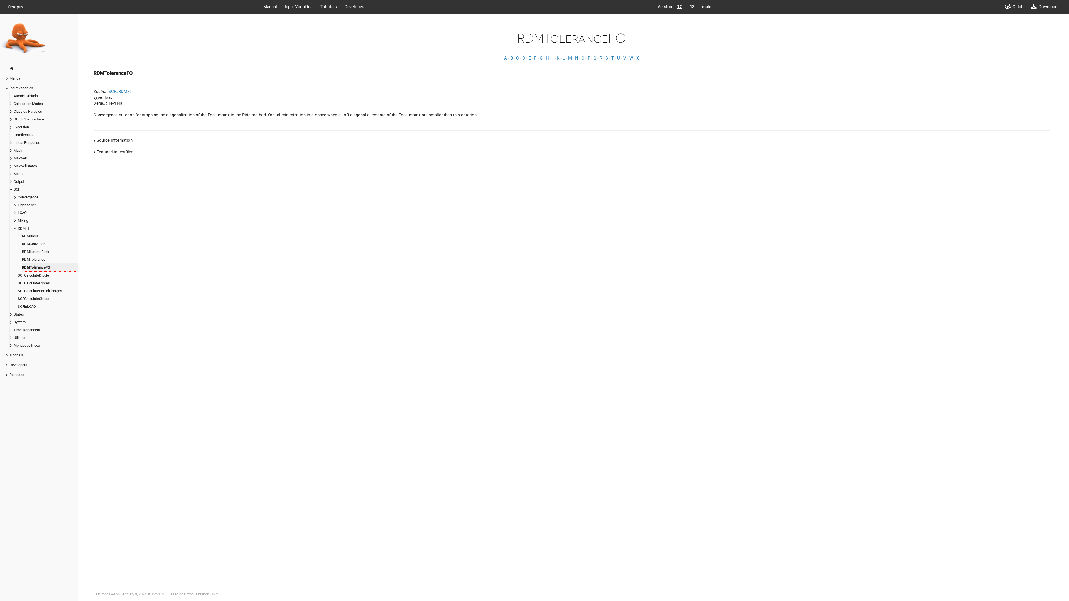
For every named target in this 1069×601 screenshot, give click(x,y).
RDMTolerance (33, 259)
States (19, 314)
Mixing (23, 220)
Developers (355, 6)
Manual (270, 6)
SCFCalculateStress (33, 299)
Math (18, 150)
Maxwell (20, 158)
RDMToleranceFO (36, 267)
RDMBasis (30, 236)
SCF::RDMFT (120, 91)
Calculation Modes (28, 104)
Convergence (28, 197)
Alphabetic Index (27, 345)
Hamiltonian (23, 135)
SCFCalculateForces (34, 283)
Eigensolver (27, 205)
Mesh (18, 174)
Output (19, 181)
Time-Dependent (27, 330)
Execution (21, 127)
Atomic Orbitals (26, 96)
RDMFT (24, 228)
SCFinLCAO (27, 306)
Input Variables (299, 6)
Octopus (15, 6)
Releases (16, 375)
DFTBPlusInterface (29, 119)
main (706, 6)
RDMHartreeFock (35, 252)
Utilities (19, 338)
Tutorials (328, 6)
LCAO (22, 213)
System (20, 322)
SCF (17, 189)
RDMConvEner (33, 244)
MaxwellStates (25, 166)
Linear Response (27, 143)
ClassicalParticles (28, 111)
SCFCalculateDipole (33, 275)
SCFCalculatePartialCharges (40, 291)
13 (692, 6)
